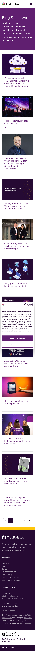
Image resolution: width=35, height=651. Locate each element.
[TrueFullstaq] (10, 4)
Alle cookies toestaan (17, 338)
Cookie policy (7, 575)
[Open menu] (30, 4)
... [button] (20, 520)
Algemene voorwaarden (11, 578)
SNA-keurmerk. (26, 623)
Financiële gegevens (10, 611)
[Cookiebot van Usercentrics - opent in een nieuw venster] (25, 304)
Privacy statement (9, 572)
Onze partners (7, 566)
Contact (5, 569)
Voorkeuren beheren (17, 345)
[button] (29, 520)
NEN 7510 (28, 618)
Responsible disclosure (11, 580)
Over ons (5, 563)
